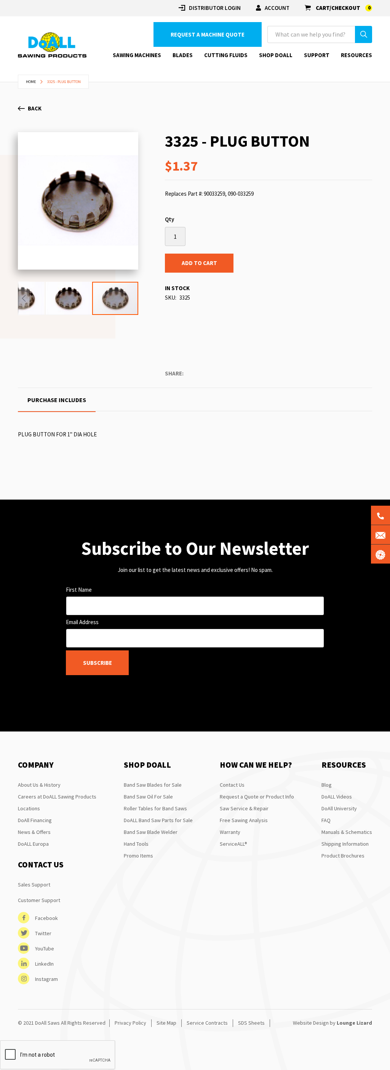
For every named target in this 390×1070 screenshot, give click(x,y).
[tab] (57, 400)
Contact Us (232, 784)
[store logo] (52, 45)
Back (35, 108)
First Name (79, 589)
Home (31, 81)
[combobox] (319, 34)
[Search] (363, 34)
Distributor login (215, 7)
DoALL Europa (33, 843)
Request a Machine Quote (208, 34)
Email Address (82, 622)
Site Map (166, 1022)
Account (277, 7)
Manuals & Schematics (346, 832)
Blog (326, 784)
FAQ (326, 820)
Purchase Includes (56, 400)
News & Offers (34, 832)
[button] (23, 298)
